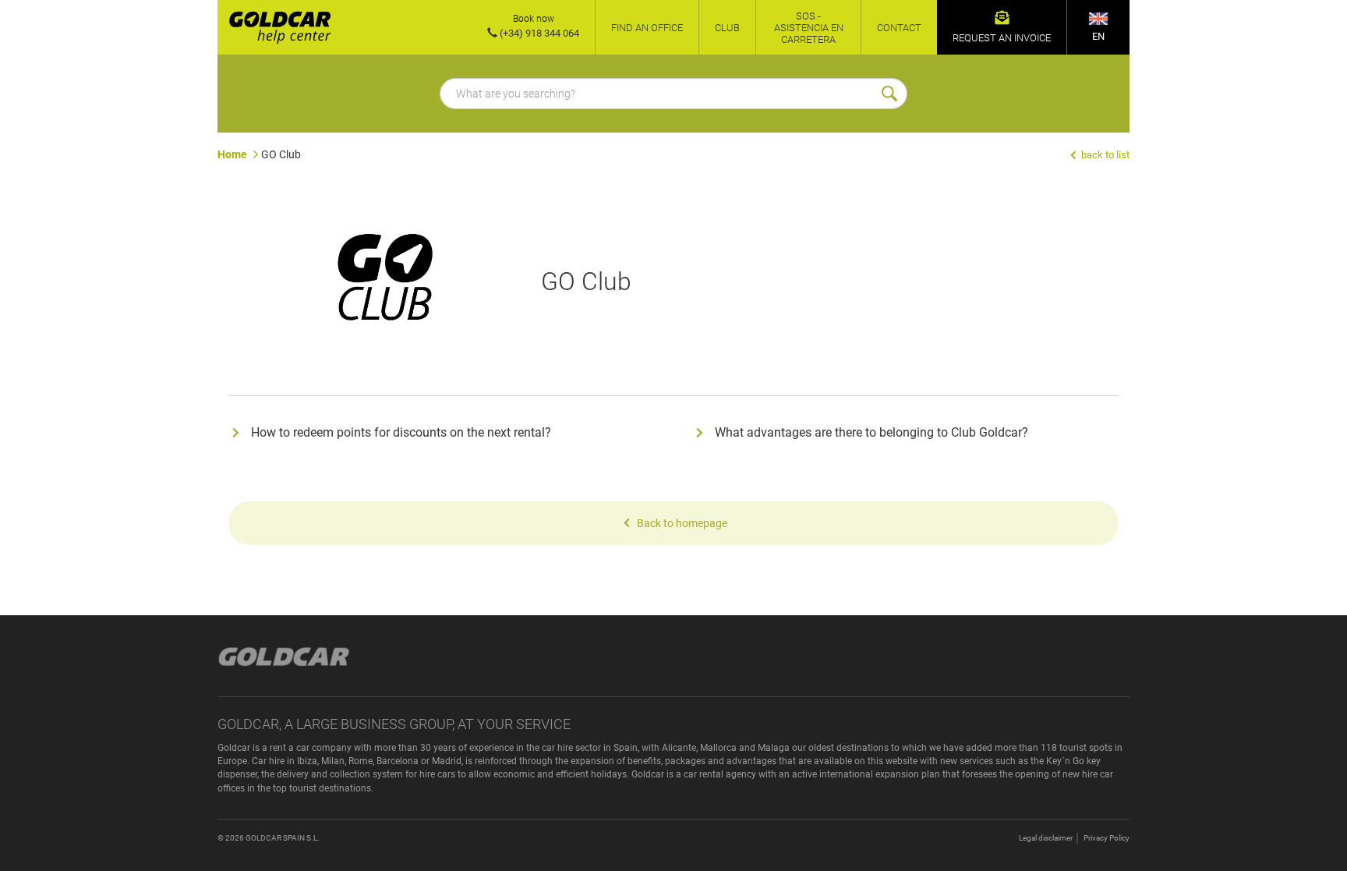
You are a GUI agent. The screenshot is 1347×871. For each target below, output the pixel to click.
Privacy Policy (1107, 838)
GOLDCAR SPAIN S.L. (283, 838)
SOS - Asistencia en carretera (808, 27)
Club (727, 28)
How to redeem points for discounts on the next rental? (401, 432)
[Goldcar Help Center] (274, 27)
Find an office (647, 28)
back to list (1104, 155)
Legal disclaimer (1046, 838)
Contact (899, 28)
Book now (533, 18)
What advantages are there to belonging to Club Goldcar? (871, 432)
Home (232, 154)
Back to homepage (682, 523)
